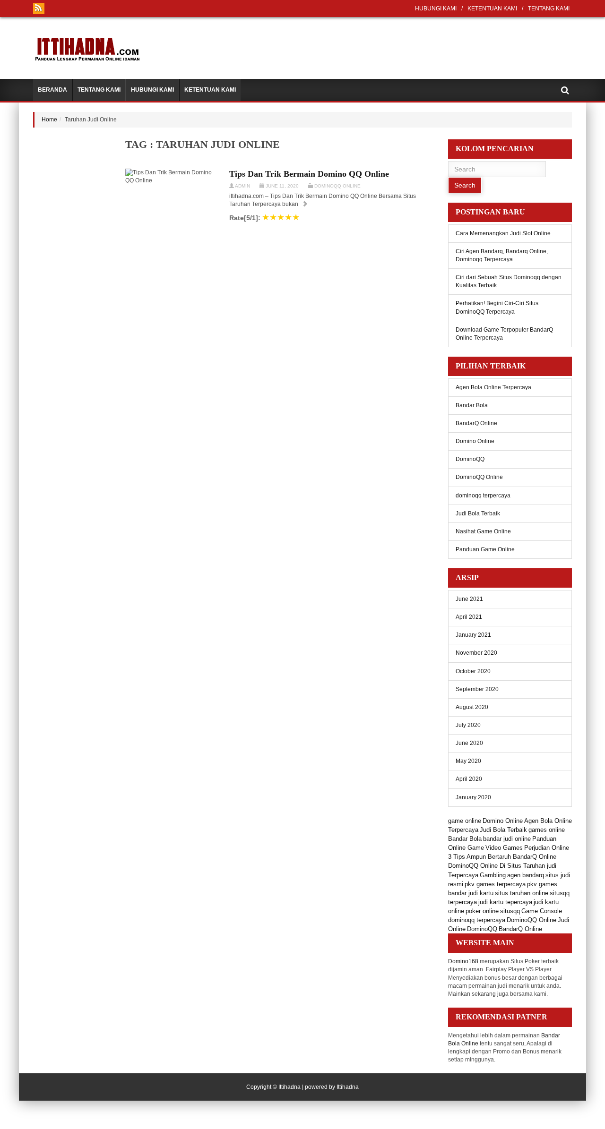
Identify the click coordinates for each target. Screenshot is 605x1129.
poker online (482, 911)
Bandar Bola (472, 405)
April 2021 (469, 617)
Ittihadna (289, 1087)
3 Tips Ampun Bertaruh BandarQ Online (502, 856)
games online (546, 829)
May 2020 (468, 761)
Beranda (52, 89)
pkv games (542, 884)
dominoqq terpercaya (483, 495)
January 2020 (473, 797)
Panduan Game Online (485, 549)
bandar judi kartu (470, 893)
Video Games (504, 847)
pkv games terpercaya (495, 884)
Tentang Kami (549, 8)
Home (49, 119)
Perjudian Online (546, 847)
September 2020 (477, 689)
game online (464, 820)
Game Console (541, 911)
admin (242, 185)
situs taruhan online (521, 893)
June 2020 (469, 743)
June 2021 (469, 599)
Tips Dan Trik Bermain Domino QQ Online (309, 174)
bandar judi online (507, 838)
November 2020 (476, 653)
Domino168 (463, 961)
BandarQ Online (476, 423)
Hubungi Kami (436, 8)
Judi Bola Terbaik (478, 513)
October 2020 (473, 671)
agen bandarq (525, 875)
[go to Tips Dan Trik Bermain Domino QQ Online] (305, 204)
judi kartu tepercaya (505, 902)
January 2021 (473, 635)
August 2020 (472, 707)
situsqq (510, 911)
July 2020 (468, 725)
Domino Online (475, 441)
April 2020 (469, 779)
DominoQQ (470, 459)
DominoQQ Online (337, 185)
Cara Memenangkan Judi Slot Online (503, 233)
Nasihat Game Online (483, 531)
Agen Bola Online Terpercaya (493, 387)
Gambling (493, 875)
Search (464, 185)
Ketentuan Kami (492, 8)
